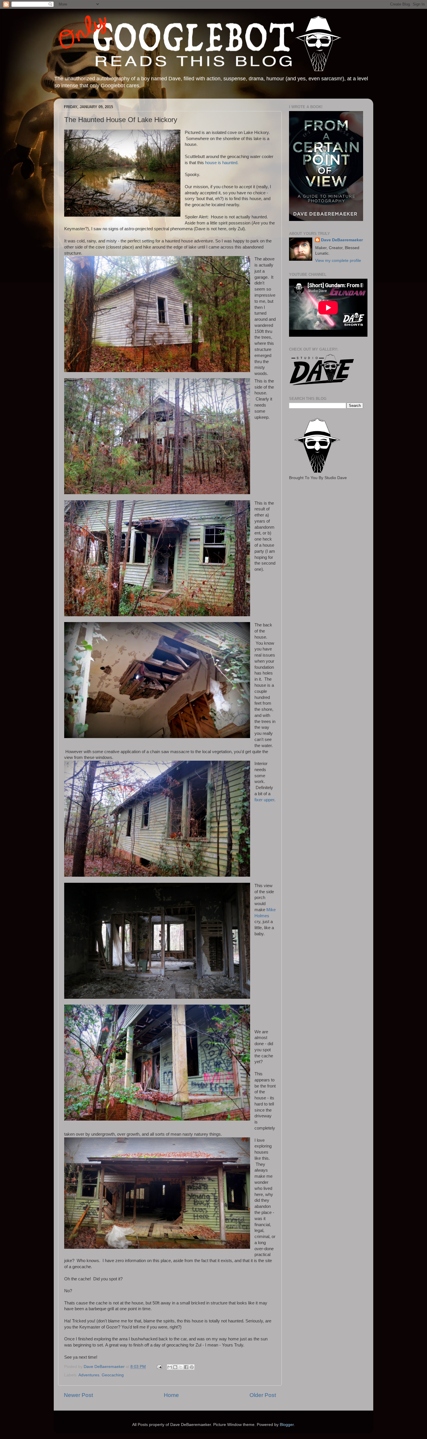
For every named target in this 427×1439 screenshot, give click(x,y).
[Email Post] (159, 1366)
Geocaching (113, 1375)
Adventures (88, 1375)
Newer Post (78, 1395)
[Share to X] (181, 1367)
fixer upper (264, 800)
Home (171, 1395)
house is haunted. (221, 162)
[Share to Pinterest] (192, 1367)
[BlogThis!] (175, 1367)
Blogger (287, 1424)
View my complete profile (338, 260)
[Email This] (170, 1367)
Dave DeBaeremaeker (342, 240)
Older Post (263, 1395)
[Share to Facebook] (186, 1367)
